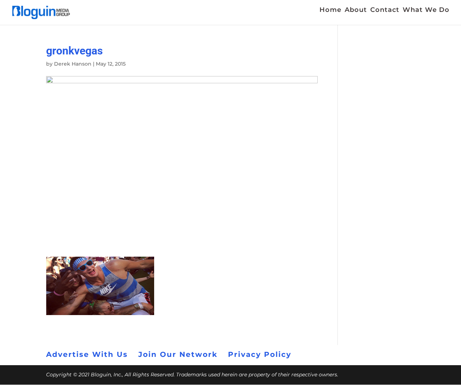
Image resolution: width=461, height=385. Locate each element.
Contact (384, 10)
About (356, 10)
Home (330, 10)
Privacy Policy (259, 354)
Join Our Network (178, 354)
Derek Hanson (72, 64)
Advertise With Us (87, 354)
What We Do (426, 10)
